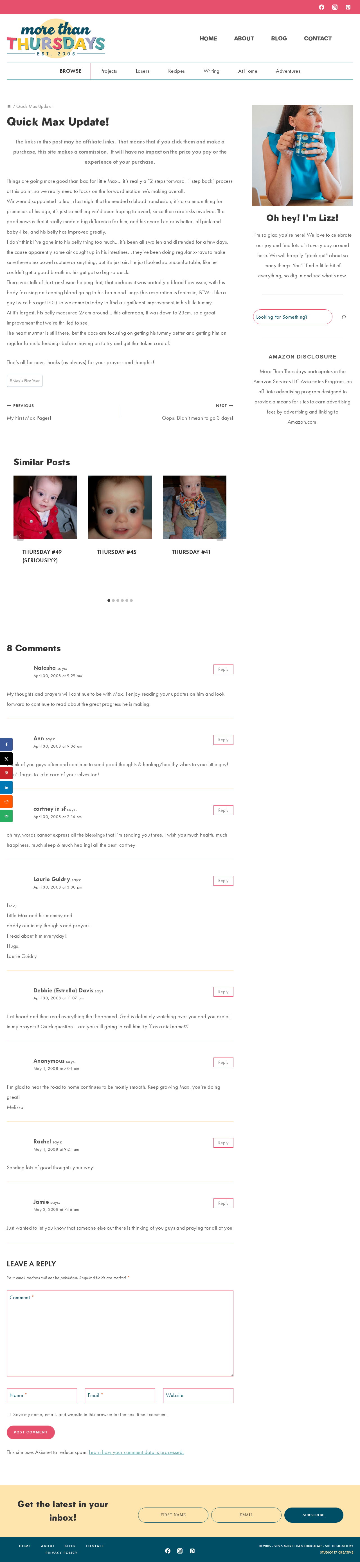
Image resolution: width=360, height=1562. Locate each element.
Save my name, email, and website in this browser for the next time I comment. (90, 1414)
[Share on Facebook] (6, 744)
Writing (212, 70)
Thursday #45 (117, 552)
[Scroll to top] (347, 1540)
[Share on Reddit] (6, 801)
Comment (22, 1297)
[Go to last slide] (20, 536)
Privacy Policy (62, 1552)
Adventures (288, 70)
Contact (318, 38)
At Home (247, 70)
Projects (108, 70)
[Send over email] (6, 816)
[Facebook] (321, 7)
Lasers (142, 70)
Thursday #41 (191, 552)
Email (96, 1395)
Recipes (176, 70)
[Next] (220, 536)
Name (19, 1395)
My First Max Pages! (29, 412)
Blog (279, 38)
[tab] (108, 600)
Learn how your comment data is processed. (136, 1452)
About (244, 38)
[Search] (343, 316)
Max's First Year (24, 380)
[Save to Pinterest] (6, 773)
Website (175, 1395)
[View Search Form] (348, 38)
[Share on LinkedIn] (6, 787)
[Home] (9, 106)
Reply (223, 669)
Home (208, 38)
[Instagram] (334, 7)
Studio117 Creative (336, 1552)
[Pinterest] (348, 7)
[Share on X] (6, 758)
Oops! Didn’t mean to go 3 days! (197, 412)
